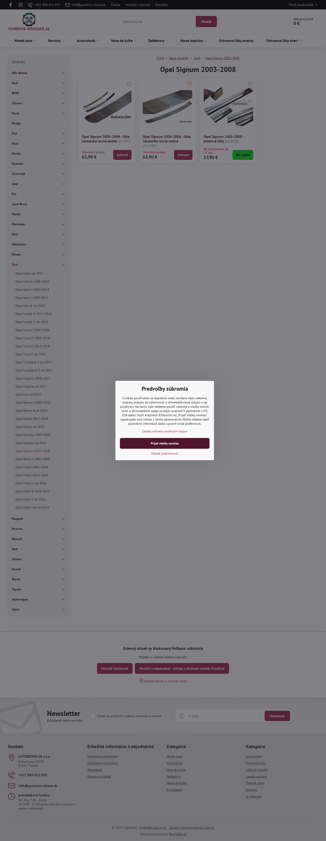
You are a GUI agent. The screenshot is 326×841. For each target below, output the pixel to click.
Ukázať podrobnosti (164, 453)
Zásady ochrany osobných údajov (165, 431)
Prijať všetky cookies (165, 443)
